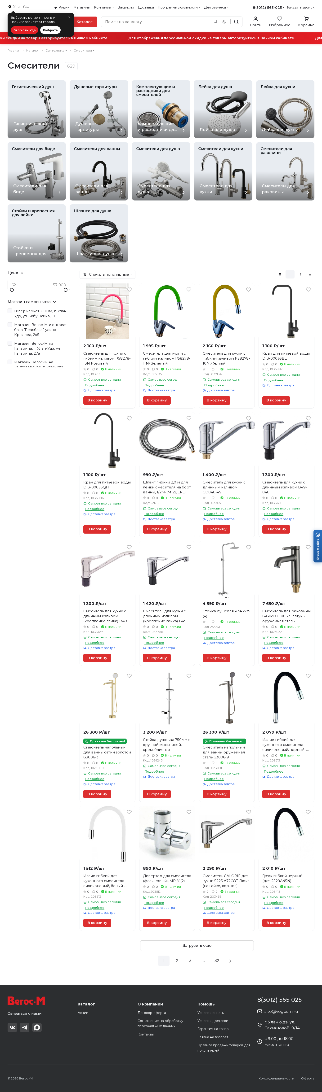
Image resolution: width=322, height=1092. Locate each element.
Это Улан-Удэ (25, 30)
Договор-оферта (152, 1013)
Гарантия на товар (213, 1029)
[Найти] (236, 22)
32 (217, 960)
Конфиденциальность (276, 1078)
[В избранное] (129, 289)
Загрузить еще (197, 945)
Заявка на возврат (212, 1037)
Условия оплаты (210, 1013)
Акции (83, 1013)
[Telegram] (24, 1027)
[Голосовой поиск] (225, 22)
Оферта (307, 1078)
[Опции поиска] (215, 22)
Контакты (146, 1034)
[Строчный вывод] (299, 274)
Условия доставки (212, 1021)
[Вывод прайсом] (309, 274)
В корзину (97, 400)
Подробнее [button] (94, 385)
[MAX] (37, 1027)
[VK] (12, 1027)
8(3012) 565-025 (267, 7)
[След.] (230, 961)
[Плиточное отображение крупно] (280, 274)
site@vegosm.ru (281, 1011)
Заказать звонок (300, 7)
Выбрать (50, 30)
